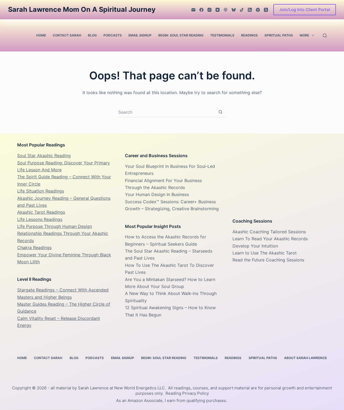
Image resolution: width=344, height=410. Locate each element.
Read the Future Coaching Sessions (268, 260)
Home (41, 35)
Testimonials (222, 35)
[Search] (325, 36)
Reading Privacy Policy (187, 393)
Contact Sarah (67, 35)
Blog (92, 35)
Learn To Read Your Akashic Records (270, 238)
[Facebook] (201, 10)
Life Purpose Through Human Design (54, 226)
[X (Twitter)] (266, 10)
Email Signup (140, 35)
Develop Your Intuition (255, 246)
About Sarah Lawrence (305, 358)
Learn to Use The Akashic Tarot (264, 253)
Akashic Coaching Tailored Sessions (269, 231)
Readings (249, 35)
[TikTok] (242, 10)
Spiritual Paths (278, 35)
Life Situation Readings (40, 191)
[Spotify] (258, 10)
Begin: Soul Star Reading (180, 35)
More (304, 35)
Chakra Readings (34, 247)
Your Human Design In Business (157, 194)
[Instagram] (209, 10)
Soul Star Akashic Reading (44, 155)
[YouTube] (218, 10)
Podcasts (112, 35)
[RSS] (250, 10)
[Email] (193, 10)
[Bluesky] (234, 10)
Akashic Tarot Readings (41, 212)
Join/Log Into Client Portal (304, 9)
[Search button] (220, 112)
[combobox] (166, 112)
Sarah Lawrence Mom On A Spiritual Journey (82, 9)
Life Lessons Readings (39, 219)
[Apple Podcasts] (226, 10)
